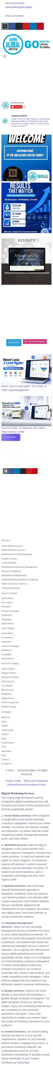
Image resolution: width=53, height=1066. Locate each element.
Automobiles (7, 598)
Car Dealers (7, 685)
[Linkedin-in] (33, 26)
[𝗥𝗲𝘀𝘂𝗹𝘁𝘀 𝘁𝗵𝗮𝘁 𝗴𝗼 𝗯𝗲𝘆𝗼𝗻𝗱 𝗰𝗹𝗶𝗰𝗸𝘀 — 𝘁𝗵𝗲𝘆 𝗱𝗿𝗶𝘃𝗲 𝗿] (26, 208)
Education (6, 606)
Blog (3, 738)
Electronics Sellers (10, 677)
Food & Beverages (10, 611)
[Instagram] (19, 26)
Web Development (10, 702)
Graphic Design (8, 706)
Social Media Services (12, 546)
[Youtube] (26, 26)
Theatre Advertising (10, 588)
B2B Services (7, 681)
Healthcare (6, 615)
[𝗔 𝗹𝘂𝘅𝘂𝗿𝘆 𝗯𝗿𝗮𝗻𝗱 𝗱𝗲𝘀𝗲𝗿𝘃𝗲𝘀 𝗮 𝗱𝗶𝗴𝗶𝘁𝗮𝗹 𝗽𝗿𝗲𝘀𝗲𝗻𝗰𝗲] (26, 156)
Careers (5, 759)
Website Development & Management (19, 567)
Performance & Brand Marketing (16, 554)
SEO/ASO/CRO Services (13, 550)
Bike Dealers (7, 690)
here (27, 1062)
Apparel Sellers (8, 673)
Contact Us (6, 764)
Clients (4, 726)
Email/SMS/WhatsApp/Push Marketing (19, 579)
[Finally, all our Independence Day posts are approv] (26, 311)
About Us (5, 717)
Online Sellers (8, 669)
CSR (3, 747)
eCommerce (7, 602)
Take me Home (8, 97)
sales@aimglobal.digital (19, 7)
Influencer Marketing (11, 571)
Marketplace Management (13, 575)
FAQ (3, 755)
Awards (5, 734)
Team (4, 722)
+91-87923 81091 (15, 3)
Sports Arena (7, 623)
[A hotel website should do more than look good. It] (26, 259)
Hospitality (6, 619)
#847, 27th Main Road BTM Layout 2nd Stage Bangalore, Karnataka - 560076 (20, 531)
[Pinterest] (40, 26)
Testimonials (7, 730)
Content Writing (8, 562)
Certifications (7, 743)
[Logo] (26, 44)
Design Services (9, 558)
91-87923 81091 (12, 493)
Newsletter (6, 751)
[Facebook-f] (12, 26)
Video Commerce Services (14, 583)
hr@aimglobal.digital (14, 508)
